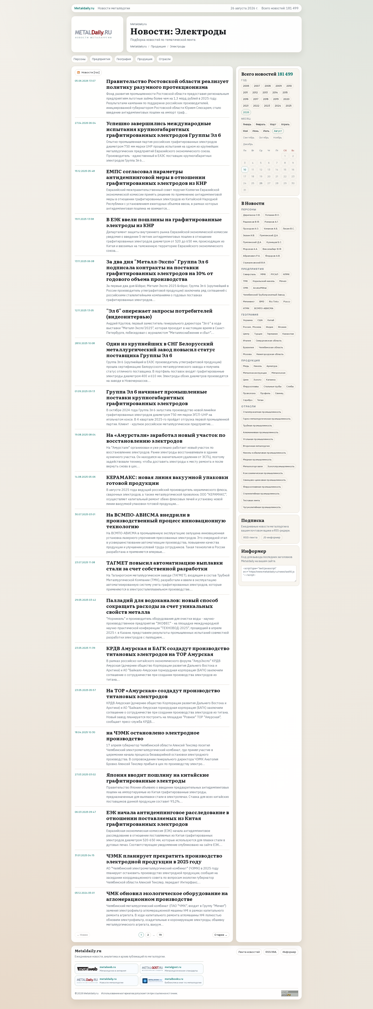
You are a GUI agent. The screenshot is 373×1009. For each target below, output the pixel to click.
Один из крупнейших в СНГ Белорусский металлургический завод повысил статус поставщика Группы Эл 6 (160, 349)
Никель (258, 366)
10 (244, 169)
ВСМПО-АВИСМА (263, 308)
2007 (257, 85)
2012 (255, 92)
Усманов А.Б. (271, 228)
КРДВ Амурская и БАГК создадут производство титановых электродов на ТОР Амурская (167, 651)
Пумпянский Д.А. (269, 235)
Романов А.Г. (272, 221)
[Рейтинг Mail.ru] (289, 993)
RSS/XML (271, 952)
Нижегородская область (269, 354)
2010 (289, 85)
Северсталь (249, 274)
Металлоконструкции (255, 372)
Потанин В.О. (272, 214)
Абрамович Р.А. (251, 255)
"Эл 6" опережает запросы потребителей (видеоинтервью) (159, 313)
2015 (285, 92)
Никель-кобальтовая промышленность (264, 452)
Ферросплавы (251, 386)
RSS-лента (250, 537)
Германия (272, 333)
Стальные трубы (272, 386)
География (124, 59)
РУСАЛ (274, 274)
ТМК (245, 281)
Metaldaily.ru (138, 46)
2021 (245, 105)
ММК (263, 274)
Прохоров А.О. (251, 228)
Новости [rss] (91, 72)
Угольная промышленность (258, 439)
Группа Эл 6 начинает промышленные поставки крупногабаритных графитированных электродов (156, 397)
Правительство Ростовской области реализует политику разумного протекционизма (167, 83)
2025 (289, 105)
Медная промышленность (257, 459)
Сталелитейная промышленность (261, 493)
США (260, 320)
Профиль (265, 393)
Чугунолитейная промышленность (262, 507)
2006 (246, 85)
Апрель (285, 124)
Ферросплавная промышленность (262, 486)
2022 (256, 105)
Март (273, 124)
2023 (267, 105)
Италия (247, 340)
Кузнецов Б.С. (274, 242)
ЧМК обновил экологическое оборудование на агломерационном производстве (167, 895)
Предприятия (101, 59)
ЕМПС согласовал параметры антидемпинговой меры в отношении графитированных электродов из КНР (156, 177)
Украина (248, 320)
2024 (278, 105)
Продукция (158, 46)
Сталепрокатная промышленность (262, 411)
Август (278, 131)
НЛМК (286, 274)
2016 (245, 99)
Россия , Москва (252, 326)
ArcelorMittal (260, 287)
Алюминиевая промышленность (260, 432)
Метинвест (248, 301)
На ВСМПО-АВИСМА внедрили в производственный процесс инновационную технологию (166, 520)
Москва (247, 354)
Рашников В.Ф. (251, 221)
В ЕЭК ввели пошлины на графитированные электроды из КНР (164, 222)
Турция (258, 333)
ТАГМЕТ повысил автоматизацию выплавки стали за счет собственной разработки (164, 565)
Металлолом (278, 372)
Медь (246, 366)
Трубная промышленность (257, 425)
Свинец (279, 393)
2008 (268, 85)
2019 (276, 99)
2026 (246, 112)
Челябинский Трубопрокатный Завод (264, 294)
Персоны (79, 59)
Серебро (247, 400)
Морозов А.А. (250, 248)
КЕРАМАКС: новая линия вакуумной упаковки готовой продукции (167, 479)
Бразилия (248, 347)
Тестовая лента (251, 500)
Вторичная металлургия (256, 445)
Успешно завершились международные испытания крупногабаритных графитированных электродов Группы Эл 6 (163, 129)
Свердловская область (268, 340)
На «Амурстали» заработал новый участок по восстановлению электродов (165, 437)
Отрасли (165, 59)
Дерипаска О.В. (251, 214)
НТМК (246, 308)
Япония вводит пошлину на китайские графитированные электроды (157, 777)
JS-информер (271, 537)
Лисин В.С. (289, 228)
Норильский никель (264, 281)
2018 (265, 99)
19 (160, 934)
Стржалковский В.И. (254, 262)
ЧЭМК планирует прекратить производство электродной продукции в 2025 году (164, 858)
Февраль (260, 124)
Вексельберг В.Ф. (272, 248)
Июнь (256, 131)
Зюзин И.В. (249, 235)
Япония (282, 326)
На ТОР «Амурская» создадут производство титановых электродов (163, 693)
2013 (265, 92)
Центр (246, 333)
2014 (275, 92)
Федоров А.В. (272, 255)
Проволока (249, 393)
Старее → (220, 934)
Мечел (282, 281)
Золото (257, 379)
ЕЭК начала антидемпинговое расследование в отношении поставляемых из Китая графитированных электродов (167, 818)
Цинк (246, 379)
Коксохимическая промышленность (263, 473)
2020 (286, 99)
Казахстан (288, 333)
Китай (271, 320)
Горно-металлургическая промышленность (266, 418)
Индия (269, 326)
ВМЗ (261, 301)
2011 (245, 92)
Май (245, 131)
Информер (289, 952)
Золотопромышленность (281, 466)
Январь (247, 124)
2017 (255, 99)
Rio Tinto (274, 301)
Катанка (270, 379)
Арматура (272, 366)
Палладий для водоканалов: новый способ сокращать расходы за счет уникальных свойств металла (162, 605)
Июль (266, 131)
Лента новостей (249, 952)
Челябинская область (271, 347)
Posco (286, 301)
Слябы (290, 386)
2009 (278, 85)
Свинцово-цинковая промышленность (264, 479)
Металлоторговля (253, 466)
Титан (260, 400)
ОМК (245, 287)
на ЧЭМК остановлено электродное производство (152, 735)
